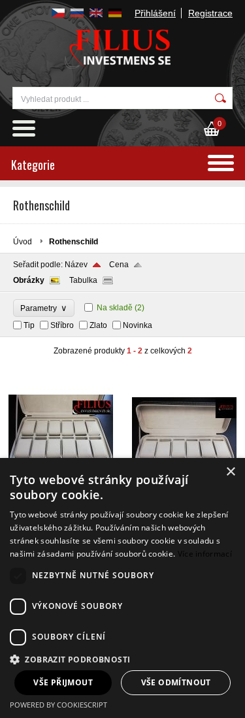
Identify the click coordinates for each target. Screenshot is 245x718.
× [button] (230, 472)
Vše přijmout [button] (63, 682)
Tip (29, 325)
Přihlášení (155, 13)
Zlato (98, 325)
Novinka (137, 325)
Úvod (22, 241)
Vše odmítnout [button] (176, 682)
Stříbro (62, 325)
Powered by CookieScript (58, 705)
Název (76, 264)
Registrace (210, 13)
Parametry (43, 308)
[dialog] (122, 588)
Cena (119, 264)
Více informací (205, 553)
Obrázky (28, 280)
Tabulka (83, 280)
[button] (122, 659)
